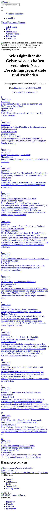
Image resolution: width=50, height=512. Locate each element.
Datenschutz (11, 509)
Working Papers (12, 488)
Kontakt (9, 504)
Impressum (10, 502)
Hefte (8, 484)
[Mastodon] (12, 22)
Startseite (9, 479)
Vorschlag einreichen (14, 14)
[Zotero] (21, 22)
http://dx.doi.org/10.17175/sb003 (27, 88)
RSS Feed (10, 506)
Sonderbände (11, 486)
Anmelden (10, 18)
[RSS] (4, 22)
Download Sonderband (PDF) (25, 92)
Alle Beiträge (11, 481)
